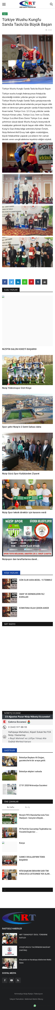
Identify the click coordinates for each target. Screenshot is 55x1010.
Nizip (25, 993)
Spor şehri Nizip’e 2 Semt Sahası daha (22, 427)
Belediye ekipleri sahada (30, 771)
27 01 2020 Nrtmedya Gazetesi (33, 785)
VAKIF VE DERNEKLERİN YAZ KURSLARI (32, 595)
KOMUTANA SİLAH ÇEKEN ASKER (34, 608)
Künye (22, 843)
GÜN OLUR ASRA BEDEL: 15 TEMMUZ (35, 580)
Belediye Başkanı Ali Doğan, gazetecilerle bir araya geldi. (32, 759)
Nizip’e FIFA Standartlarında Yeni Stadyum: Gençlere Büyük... (34, 816)
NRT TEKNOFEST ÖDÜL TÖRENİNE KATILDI (33, 936)
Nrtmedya (18, 993)
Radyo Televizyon (35, 993)
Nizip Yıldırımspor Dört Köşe (16, 388)
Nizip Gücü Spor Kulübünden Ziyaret (20, 473)
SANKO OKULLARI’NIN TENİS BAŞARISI (32, 858)
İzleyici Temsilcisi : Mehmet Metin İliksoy (26, 999)
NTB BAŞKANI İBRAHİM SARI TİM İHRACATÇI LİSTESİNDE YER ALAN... (35, 872)
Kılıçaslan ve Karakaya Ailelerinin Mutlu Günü (35, 961)
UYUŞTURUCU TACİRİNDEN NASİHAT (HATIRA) (34, 948)
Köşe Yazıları (11, 572)
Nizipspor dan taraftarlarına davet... (20, 559)
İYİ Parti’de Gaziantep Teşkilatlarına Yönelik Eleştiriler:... (35, 830)
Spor (5, 14)
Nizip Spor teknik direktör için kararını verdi (24, 512)
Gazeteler (9, 750)
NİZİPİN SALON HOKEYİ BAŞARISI (19, 349)
